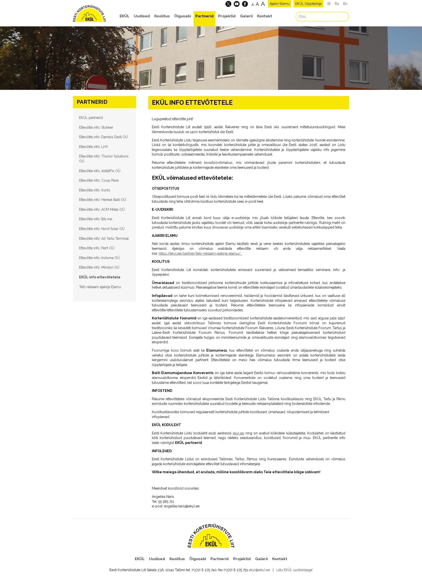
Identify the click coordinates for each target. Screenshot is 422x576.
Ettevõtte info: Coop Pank (99, 180)
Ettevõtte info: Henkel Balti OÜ (102, 200)
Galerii (246, 16)
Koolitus (162, 16)
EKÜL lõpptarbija (308, 4)
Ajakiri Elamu (279, 4)
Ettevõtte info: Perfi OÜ (96, 248)
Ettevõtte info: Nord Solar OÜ (102, 229)
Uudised (142, 16)
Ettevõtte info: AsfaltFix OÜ (99, 171)
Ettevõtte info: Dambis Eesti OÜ (103, 137)
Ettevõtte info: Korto (94, 190)
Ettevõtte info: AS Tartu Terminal (104, 239)
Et (328, 4)
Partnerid (204, 16)
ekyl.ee (238, 433)
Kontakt (264, 16)
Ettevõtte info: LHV (93, 147)
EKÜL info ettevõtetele (99, 277)
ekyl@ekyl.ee (259, 570)
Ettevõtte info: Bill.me (95, 219)
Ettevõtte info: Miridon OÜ (99, 267)
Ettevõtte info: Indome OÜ (99, 258)
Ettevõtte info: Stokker (96, 127)
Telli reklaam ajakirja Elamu (100, 287)
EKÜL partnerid (91, 118)
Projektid (227, 16)
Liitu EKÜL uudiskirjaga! (294, 570)
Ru (337, 4)
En (345, 4)
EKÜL (124, 16)
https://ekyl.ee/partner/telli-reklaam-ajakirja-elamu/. (200, 253)
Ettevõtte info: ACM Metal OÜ (102, 209)
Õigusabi (182, 16)
